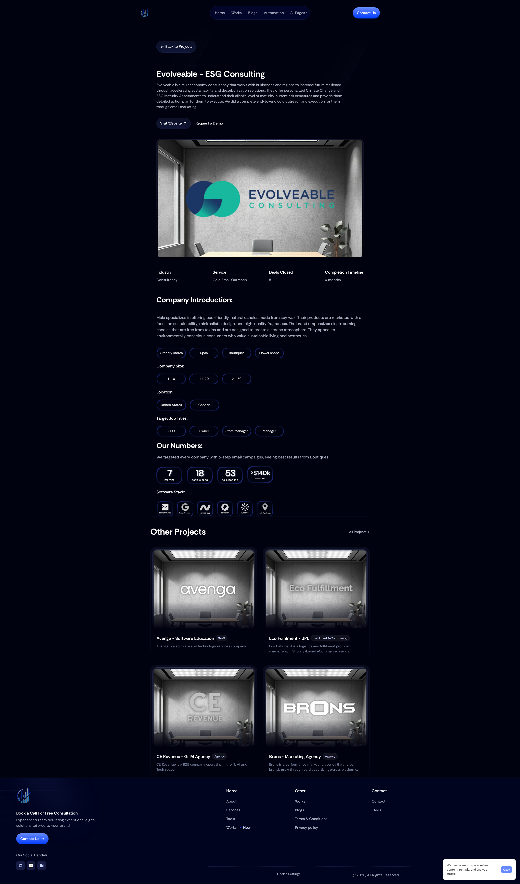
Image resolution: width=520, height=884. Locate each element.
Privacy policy (306, 827)
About (231, 801)
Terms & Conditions (311, 818)
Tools (230, 818)
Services (233, 810)
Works (231, 827)
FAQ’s (376, 810)
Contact (379, 801)
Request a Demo (209, 123)
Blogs (299, 810)
